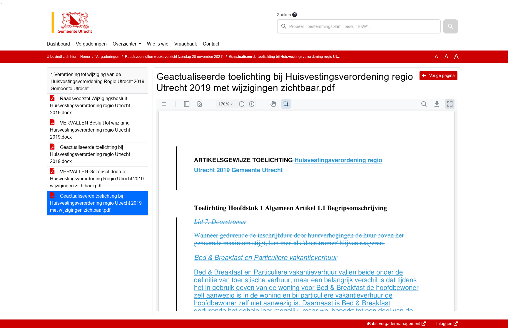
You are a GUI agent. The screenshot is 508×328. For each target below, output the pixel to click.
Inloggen (444, 323)
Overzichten (125, 43)
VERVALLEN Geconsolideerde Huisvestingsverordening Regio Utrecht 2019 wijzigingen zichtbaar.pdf (97, 178)
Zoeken (284, 14)
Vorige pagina (441, 75)
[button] (450, 26)
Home (85, 57)
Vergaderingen (91, 43)
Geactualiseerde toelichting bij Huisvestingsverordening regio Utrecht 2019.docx (90, 154)
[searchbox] (359, 26)
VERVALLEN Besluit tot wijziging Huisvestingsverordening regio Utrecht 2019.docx (90, 129)
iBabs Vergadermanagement (394, 323)
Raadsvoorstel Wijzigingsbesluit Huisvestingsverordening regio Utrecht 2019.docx (90, 105)
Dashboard (58, 43)
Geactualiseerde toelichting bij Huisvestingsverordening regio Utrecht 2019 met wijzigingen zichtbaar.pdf (96, 203)
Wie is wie (157, 43)
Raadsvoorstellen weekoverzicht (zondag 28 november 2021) (174, 57)
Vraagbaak (185, 43)
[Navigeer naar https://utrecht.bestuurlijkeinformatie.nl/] (75, 22)
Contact (211, 43)
